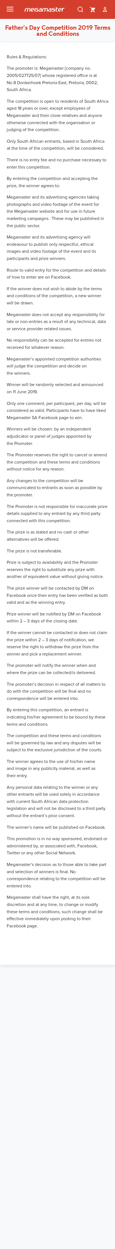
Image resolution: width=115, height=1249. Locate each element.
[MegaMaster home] (45, 9)
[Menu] (10, 9)
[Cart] (92, 9)
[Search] (80, 9)
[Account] (105, 9)
